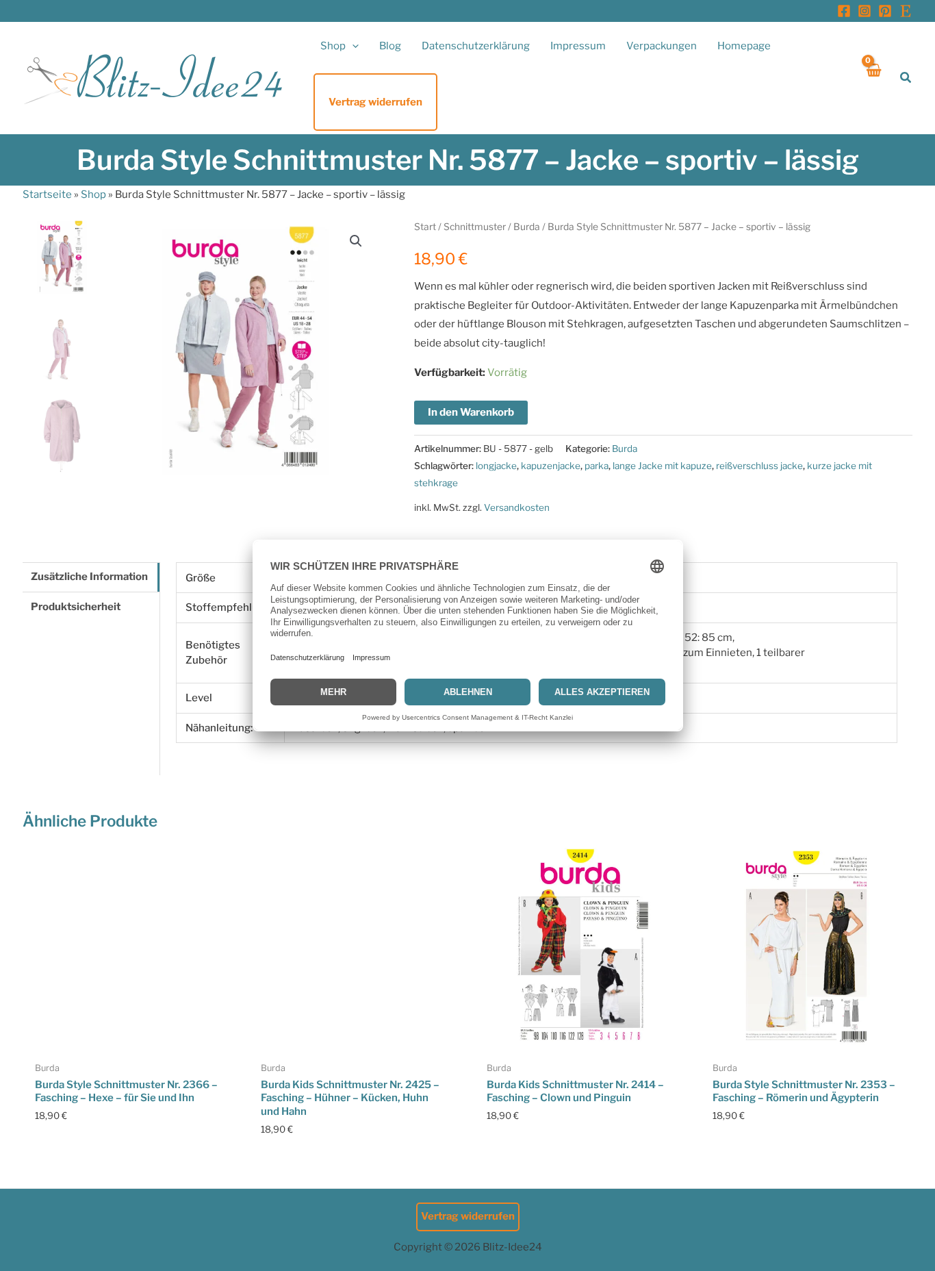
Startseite (47, 194)
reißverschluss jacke (759, 465)
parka (597, 465)
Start (425, 226)
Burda (526, 226)
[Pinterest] (885, 11)
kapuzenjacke (550, 465)
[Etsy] (905, 11)
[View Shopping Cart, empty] (873, 77)
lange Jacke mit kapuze (662, 465)
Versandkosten (517, 507)
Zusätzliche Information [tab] (89, 576)
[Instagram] (864, 11)
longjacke (496, 465)
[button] (352, 46)
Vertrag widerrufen (468, 1216)
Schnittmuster (475, 226)
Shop (93, 194)
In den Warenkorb (471, 412)
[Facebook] (844, 11)
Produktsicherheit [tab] (75, 607)
